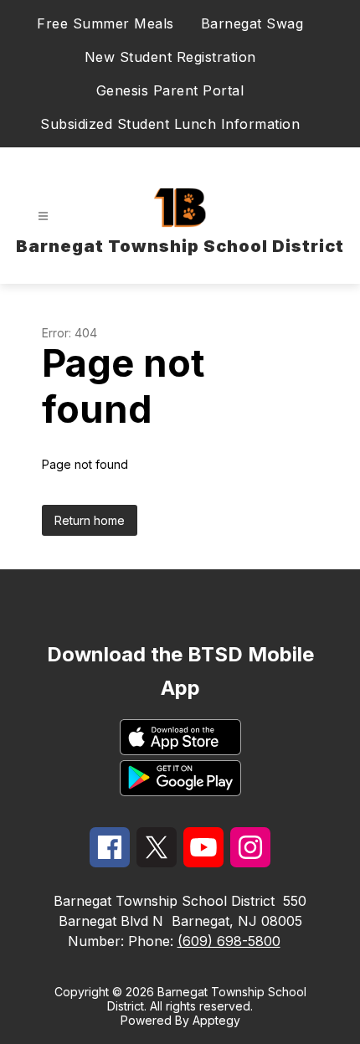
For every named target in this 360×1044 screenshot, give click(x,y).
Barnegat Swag (252, 23)
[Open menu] (43, 216)
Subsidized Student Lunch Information (170, 124)
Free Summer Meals (105, 23)
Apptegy (216, 1020)
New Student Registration (170, 57)
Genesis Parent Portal (170, 90)
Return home (89, 520)
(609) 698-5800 (228, 941)
